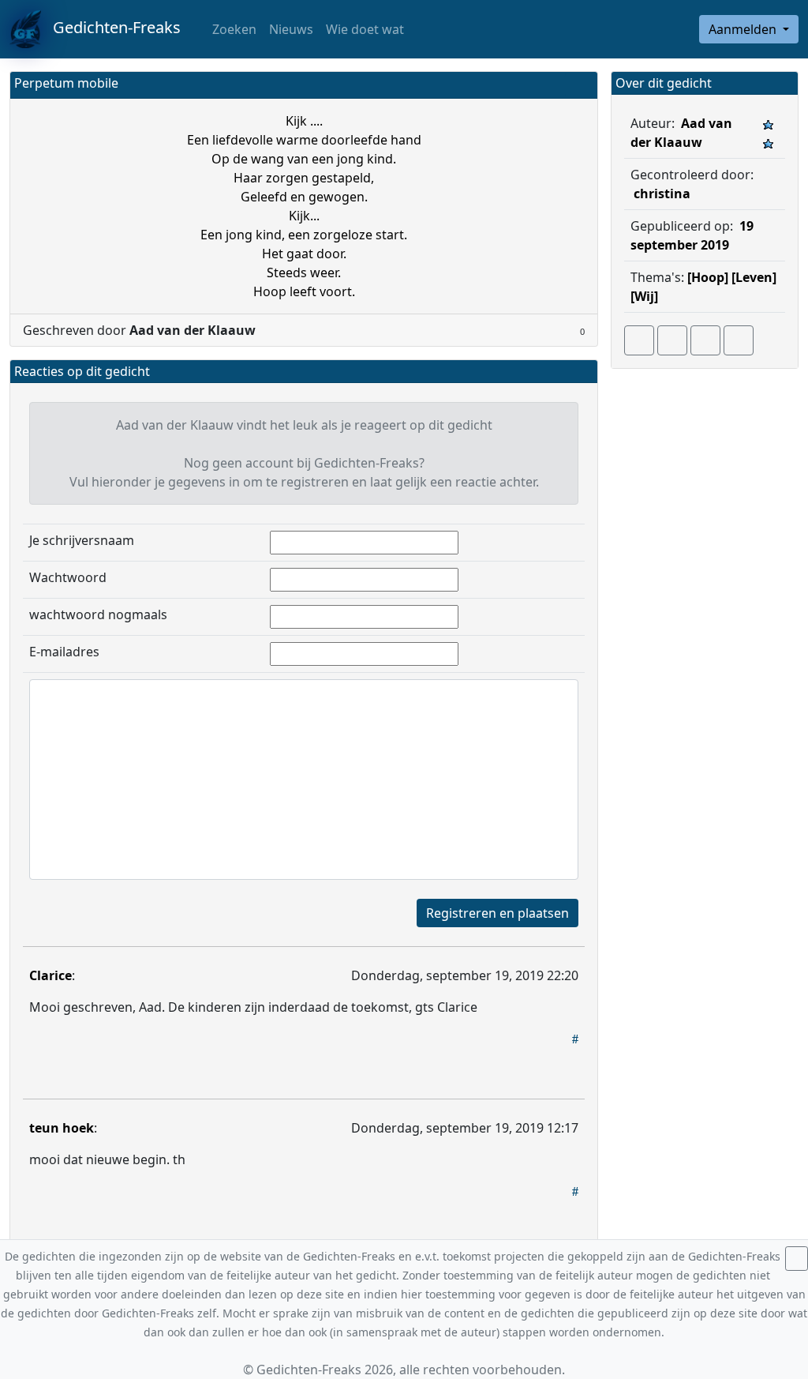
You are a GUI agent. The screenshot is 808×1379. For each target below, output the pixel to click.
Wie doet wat (365, 29)
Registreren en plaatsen (497, 913)
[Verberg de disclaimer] (796, 1258)
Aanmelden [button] (744, 29)
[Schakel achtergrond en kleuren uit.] (579, 84)
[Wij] (644, 296)
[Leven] (753, 277)
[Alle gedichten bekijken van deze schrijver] (705, 340)
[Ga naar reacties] (639, 340)
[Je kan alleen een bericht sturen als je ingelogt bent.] (738, 340)
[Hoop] (707, 277)
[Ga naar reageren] (672, 340)
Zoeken (232, 29)
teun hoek (61, 1128)
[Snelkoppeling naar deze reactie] (575, 1038)
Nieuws (291, 29)
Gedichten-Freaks (111, 27)
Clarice (50, 975)
